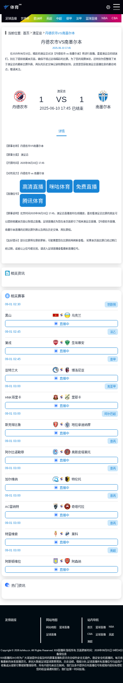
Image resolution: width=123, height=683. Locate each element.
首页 (26, 33)
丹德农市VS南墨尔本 (60, 33)
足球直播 (11, 18)
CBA (115, 18)
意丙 (113, 441)
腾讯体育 (32, 201)
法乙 (113, 332)
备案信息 (61, 654)
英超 (49, 18)
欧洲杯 (38, 18)
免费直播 (86, 186)
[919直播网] (12, 8)
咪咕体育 (59, 186)
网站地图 (51, 627)
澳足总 (37, 33)
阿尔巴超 (110, 414)
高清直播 (32, 186)
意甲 (113, 359)
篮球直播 (91, 18)
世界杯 (25, 18)
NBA (105, 18)
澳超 (89, 641)
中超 (59, 18)
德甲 (69, 18)
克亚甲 (111, 386)
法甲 (79, 18)
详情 (61, 131)
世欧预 (111, 304)
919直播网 (59, 650)
